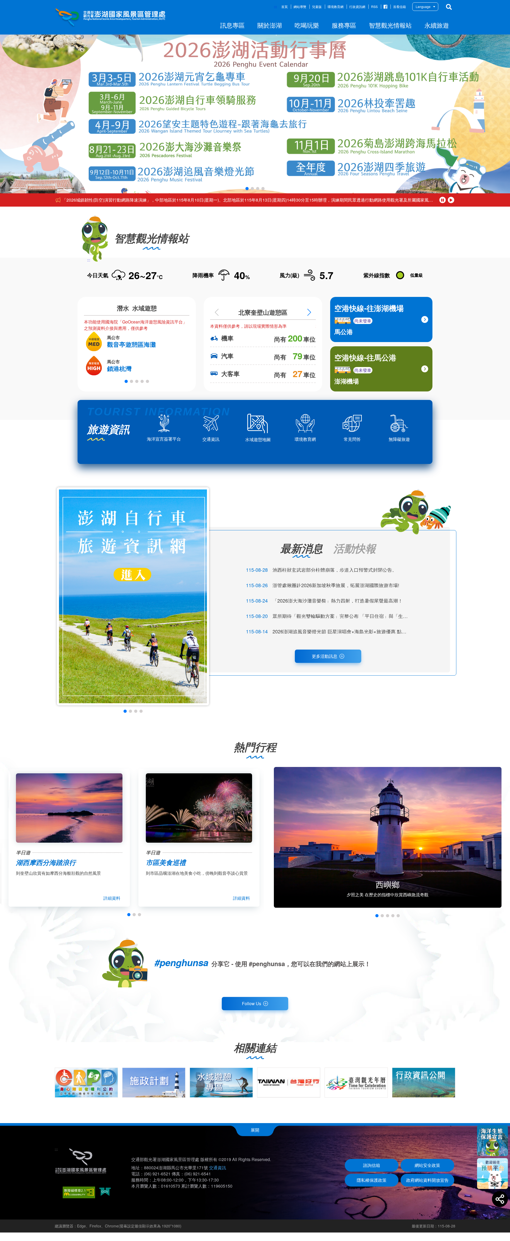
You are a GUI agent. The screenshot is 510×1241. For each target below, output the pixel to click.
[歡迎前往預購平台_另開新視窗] (492, 1173)
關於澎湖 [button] (269, 25)
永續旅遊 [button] (436, 25)
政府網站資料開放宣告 (427, 1180)
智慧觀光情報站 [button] (390, 25)
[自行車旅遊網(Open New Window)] (133, 596)
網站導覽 (300, 6)
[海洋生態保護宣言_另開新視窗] (492, 1140)
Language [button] (423, 6)
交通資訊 (217, 1168)
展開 (255, 1130)
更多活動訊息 (324, 656)
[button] (247, 188)
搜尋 (449, 7)
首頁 (284, 6)
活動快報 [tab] (354, 548)
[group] (86, 1083)
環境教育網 (335, 6)
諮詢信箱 (371, 1165)
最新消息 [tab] (301, 548)
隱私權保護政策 (371, 1180)
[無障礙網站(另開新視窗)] (79, 1192)
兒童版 (317, 6)
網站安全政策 (427, 1165)
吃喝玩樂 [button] (307, 25)
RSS (374, 6)
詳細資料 (111, 898)
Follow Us (251, 1003)
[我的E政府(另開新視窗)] (105, 1192)
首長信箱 (399, 6)
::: (275, 6)
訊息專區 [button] (232, 25)
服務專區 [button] (344, 25)
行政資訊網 (357, 6)
